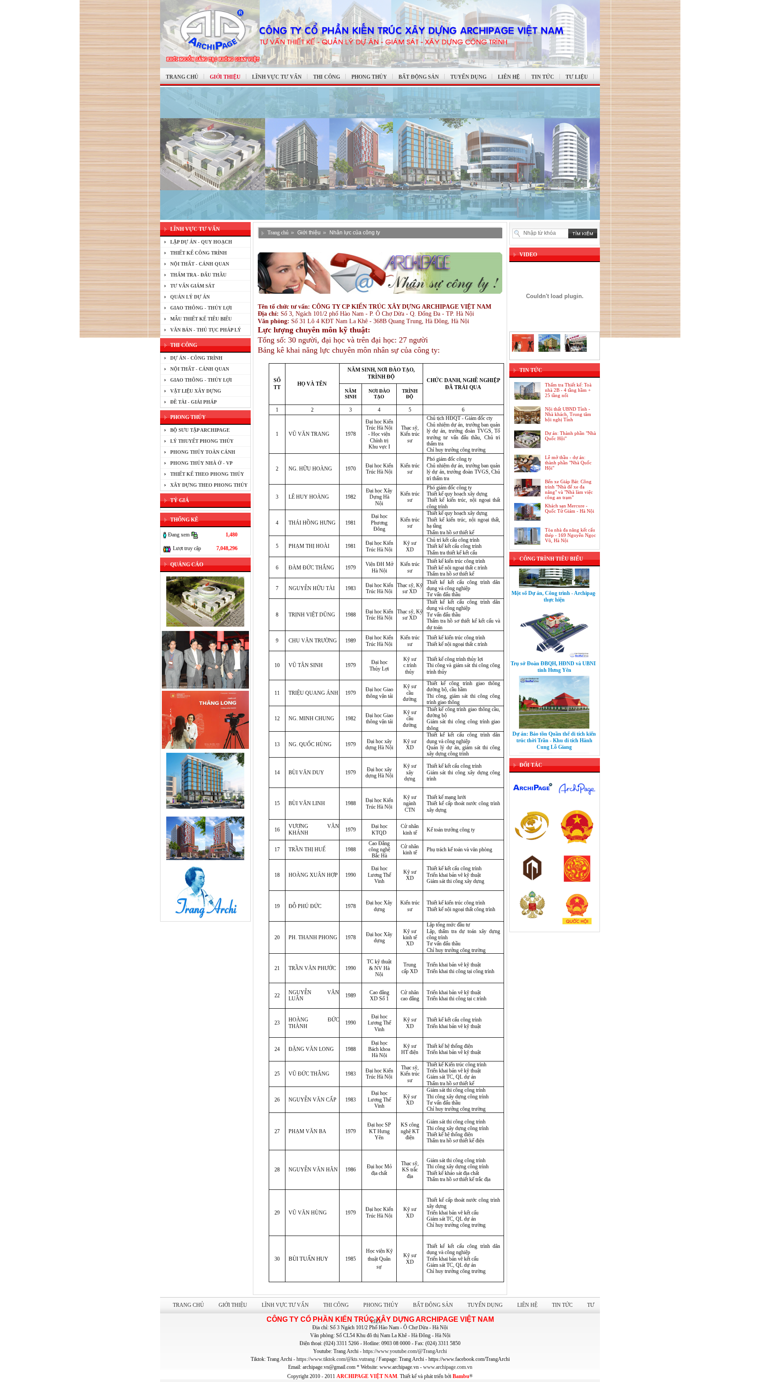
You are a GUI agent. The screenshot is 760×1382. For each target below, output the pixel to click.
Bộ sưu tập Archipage (200, 430)
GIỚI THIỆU (225, 77)
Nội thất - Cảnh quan (199, 263)
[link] (405, 1351)
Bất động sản (433, 1305)
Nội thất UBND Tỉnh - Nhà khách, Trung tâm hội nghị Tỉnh (568, 414)
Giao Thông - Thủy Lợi (201, 307)
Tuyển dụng (485, 1305)
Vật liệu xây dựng (195, 391)
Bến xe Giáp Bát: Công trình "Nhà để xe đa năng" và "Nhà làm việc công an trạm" (569, 489)
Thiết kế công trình (198, 252)
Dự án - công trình (196, 358)
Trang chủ (278, 233)
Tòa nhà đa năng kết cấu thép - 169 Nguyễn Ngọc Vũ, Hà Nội (570, 535)
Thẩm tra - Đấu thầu (198, 274)
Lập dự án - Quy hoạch (201, 241)
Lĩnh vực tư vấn (285, 1305)
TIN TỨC (542, 77)
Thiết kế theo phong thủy (207, 474)
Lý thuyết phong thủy (202, 441)
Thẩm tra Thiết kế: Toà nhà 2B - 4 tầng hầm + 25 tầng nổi (568, 390)
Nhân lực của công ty (354, 233)
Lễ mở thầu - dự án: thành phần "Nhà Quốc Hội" (568, 462)
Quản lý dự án (190, 296)
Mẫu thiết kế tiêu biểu (201, 318)
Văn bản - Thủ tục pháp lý (205, 329)
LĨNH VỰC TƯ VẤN (277, 77)
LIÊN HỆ (509, 77)
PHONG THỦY (369, 77)
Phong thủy (380, 1305)
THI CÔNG (326, 77)
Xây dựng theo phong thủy (209, 485)
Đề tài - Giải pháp (193, 402)
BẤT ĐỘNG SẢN (418, 77)
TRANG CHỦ (182, 77)
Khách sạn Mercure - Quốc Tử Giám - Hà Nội (569, 508)
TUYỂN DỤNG (468, 77)
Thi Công (336, 1305)
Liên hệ (527, 1305)
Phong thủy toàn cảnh (202, 452)
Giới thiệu (309, 233)
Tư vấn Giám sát (192, 285)
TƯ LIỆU (577, 77)
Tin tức (562, 1305)
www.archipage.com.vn (447, 1367)
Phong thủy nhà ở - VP (201, 463)
